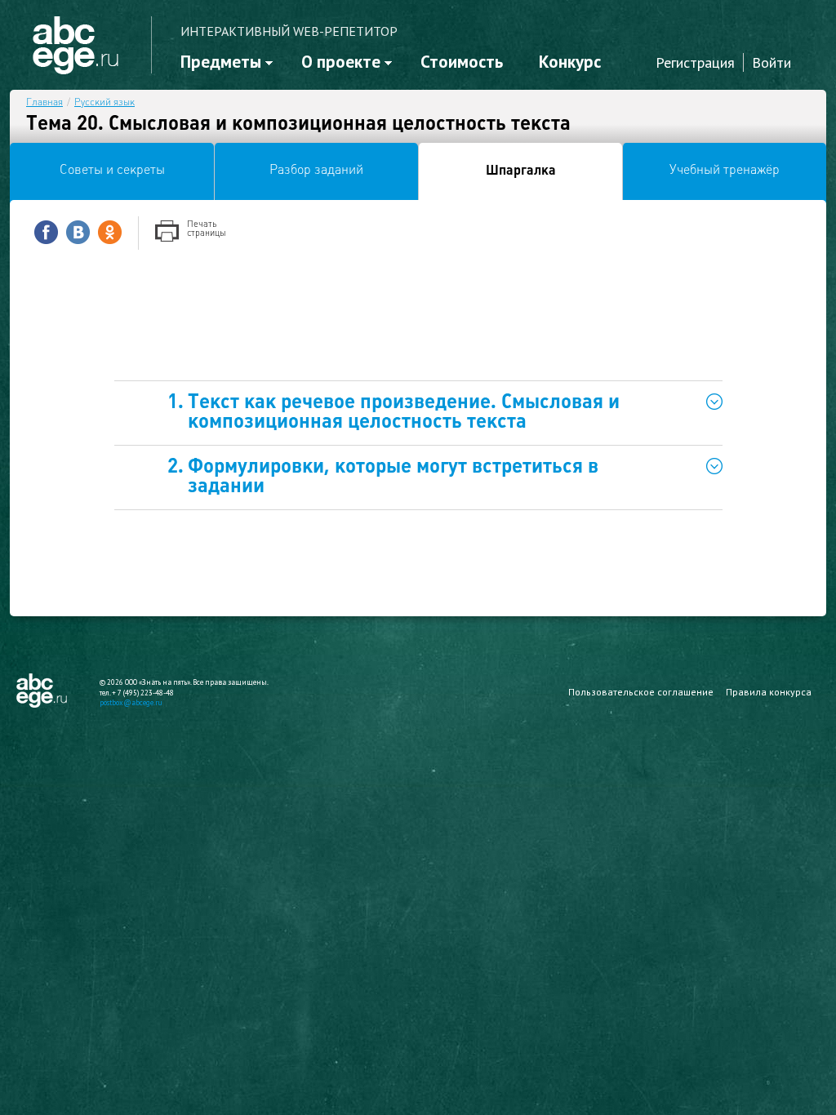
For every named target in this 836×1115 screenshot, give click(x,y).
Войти (771, 62)
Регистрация (695, 62)
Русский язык (104, 103)
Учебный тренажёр (724, 171)
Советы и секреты (112, 171)
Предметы (220, 61)
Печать (206, 229)
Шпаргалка (521, 171)
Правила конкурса (769, 692)
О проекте (340, 61)
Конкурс (570, 61)
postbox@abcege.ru (131, 702)
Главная (44, 103)
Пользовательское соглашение (641, 692)
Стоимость (461, 61)
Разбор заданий (316, 171)
